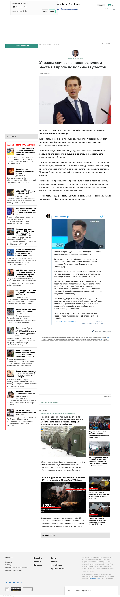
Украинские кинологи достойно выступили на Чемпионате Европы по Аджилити (25, 151)
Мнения (88, 2)
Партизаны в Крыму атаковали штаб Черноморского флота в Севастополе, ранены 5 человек (25, 332)
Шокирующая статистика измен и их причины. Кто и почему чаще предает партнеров (25, 374)
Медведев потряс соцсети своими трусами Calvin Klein (25, 412)
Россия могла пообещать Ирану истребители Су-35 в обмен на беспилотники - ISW (25, 252)
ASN (108, 337)
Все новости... (12, 136)
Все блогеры (106, 43)
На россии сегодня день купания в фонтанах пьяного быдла (25, 311)
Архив (101, 5)
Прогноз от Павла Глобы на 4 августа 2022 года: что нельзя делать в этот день (26, 211)
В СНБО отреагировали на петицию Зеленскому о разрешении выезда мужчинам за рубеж (25, 273)
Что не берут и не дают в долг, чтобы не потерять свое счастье (25, 293)
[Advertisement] (61, 26)
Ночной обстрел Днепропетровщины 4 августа (24, 171)
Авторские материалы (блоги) (49, 44)
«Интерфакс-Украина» (94, 578)
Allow (52, 11)
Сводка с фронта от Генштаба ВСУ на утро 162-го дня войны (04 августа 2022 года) (24, 232)
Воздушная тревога (69, 9)
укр (113, 5)
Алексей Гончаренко (103, 332)
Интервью (73, 2)
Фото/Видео (74, 4)
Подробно (38, 558)
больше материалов (49, 535)
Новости (65, 2)
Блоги (64, 4)
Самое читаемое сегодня (21, 145)
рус (109, 5)
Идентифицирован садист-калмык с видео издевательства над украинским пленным (25, 353)
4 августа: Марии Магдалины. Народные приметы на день (25, 192)
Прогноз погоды (108, 2)
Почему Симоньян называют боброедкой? (25, 393)
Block (45, 11)
